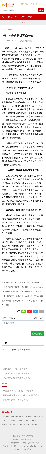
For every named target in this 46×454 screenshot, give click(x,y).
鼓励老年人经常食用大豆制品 (16, 378)
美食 (11, 30)
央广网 (15, 424)
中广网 (4, 30)
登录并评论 (37, 334)
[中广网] (8, 4)
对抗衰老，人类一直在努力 (15, 369)
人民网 (12, 421)
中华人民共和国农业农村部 (12, 417)
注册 (33, 4)
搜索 (41, 10)
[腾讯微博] (35, 311)
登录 (42, 4)
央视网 (4, 421)
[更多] (41, 311)
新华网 (19, 421)
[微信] (23, 311)
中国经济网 (6, 424)
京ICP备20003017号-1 (23, 449)
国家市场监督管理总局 (34, 417)
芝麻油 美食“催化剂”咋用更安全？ (18, 391)
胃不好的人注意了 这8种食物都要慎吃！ (21, 395)
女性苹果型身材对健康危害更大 (17, 373)
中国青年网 (24, 424)
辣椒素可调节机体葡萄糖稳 (15, 400)
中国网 (27, 421)
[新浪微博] (29, 311)
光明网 (34, 421)
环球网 (34, 424)
